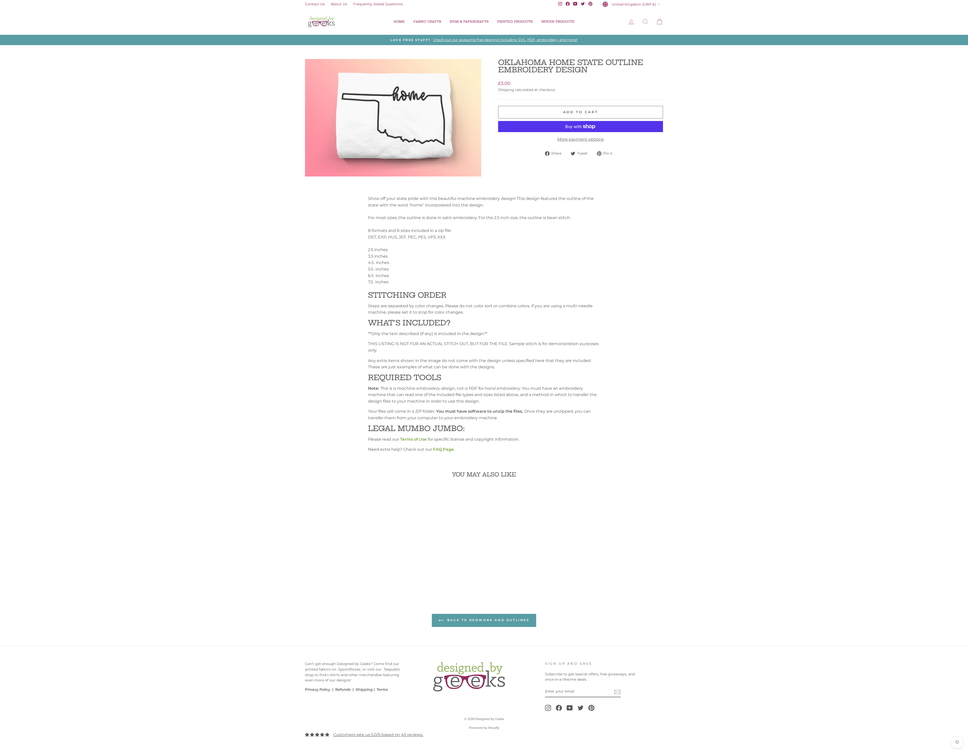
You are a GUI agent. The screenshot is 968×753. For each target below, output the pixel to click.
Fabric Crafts (427, 21)
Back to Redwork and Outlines (487, 620)
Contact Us (315, 4)
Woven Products (557, 21)
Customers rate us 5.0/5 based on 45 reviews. (378, 734)
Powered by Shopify (484, 728)
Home (399, 21)
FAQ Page (443, 449)
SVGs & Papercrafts (469, 21)
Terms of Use (413, 439)
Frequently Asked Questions (378, 4)
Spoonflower (349, 669)
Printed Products (515, 21)
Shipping (506, 90)
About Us (339, 4)
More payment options (580, 139)
